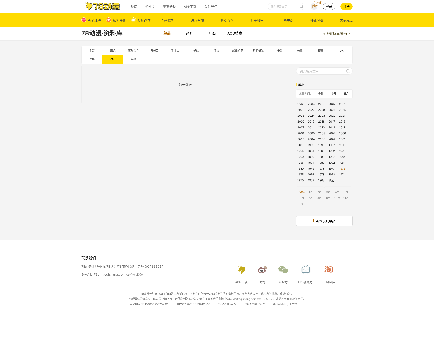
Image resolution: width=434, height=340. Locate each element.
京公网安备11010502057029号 (149, 304)
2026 (342, 109)
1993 (321, 151)
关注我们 (211, 7)
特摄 (279, 50)
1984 (311, 162)
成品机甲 (237, 50)
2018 (321, 121)
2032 (332, 104)
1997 (332, 145)
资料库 (150, 7)
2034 (311, 104)
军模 (92, 59)
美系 (300, 50)
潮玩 (113, 59)
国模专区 (227, 20)
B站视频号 (305, 282)
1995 (300, 151)
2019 (311, 121)
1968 (321, 180)
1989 (311, 156)
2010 (300, 133)
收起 (331, 180)
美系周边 (346, 20)
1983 (321, 162)
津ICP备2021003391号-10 (193, 304)
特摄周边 (316, 20)
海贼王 (154, 50)
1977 (332, 168)
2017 (332, 121)
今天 (333, 93)
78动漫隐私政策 (228, 304)
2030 (300, 109)
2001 (342, 139)
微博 (262, 282)
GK (342, 50)
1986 (342, 156)
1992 (332, 151)
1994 (311, 151)
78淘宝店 (328, 282)
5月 (346, 192)
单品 (167, 33)
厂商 (212, 33)
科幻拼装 (258, 50)
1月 (311, 192)
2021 (342, 115)
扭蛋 (320, 50)
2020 (300, 121)
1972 (332, 174)
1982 (332, 162)
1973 (321, 174)
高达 (113, 50)
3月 (328, 192)
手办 (216, 50)
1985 (300, 162)
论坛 (134, 7)
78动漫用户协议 (255, 304)
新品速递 (94, 20)
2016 (342, 121)
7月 (311, 198)
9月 (328, 198)
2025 (300, 115)
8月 (319, 198)
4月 (337, 192)
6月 (302, 198)
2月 (319, 192)
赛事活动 (169, 7)
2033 (321, 104)
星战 (196, 50)
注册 (346, 6)
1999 (311, 145)
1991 (342, 151)
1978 (321, 168)
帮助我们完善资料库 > (336, 33)
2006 (342, 133)
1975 (300, 174)
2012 (332, 127)
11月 (346, 198)
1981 (342, 162)
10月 (337, 198)
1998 (321, 145)
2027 (332, 109)
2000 (300, 145)
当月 (346, 93)
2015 (300, 127)
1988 (321, 156)
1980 (300, 168)
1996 (342, 145)
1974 (311, 174)
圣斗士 (175, 50)
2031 (342, 104)
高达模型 (168, 20)
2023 (321, 115)
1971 (342, 174)
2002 (332, 139)
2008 (321, 133)
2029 (311, 109)
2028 (321, 109)
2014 (311, 127)
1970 (300, 180)
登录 (329, 6)
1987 (332, 156)
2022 (332, 115)
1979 (311, 168)
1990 (300, 156)
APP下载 (190, 7)
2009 (311, 133)
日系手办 (287, 20)
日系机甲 (257, 20)
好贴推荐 (144, 20)
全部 (92, 50)
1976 (342, 168)
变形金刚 (197, 20)
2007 (332, 133)
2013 (321, 127)
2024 (311, 115)
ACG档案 (234, 33)
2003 (321, 139)
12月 (302, 203)
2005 (300, 139)
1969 (311, 180)
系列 (189, 33)
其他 (133, 59)
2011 (342, 127)
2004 (311, 139)
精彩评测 (119, 20)
